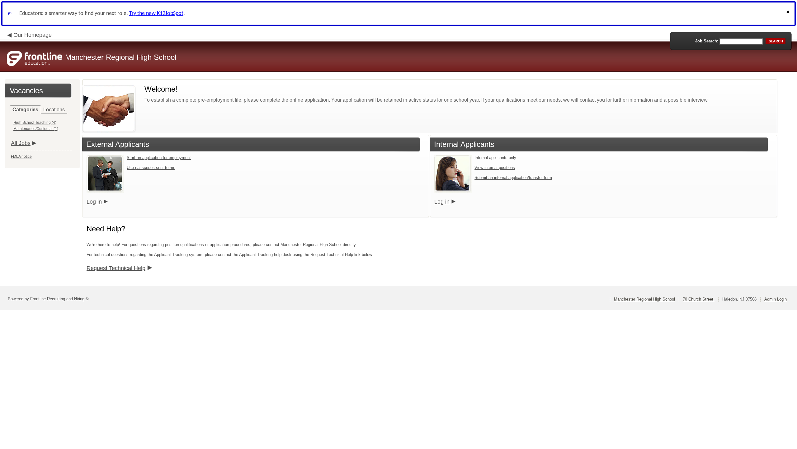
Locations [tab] (54, 109)
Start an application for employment (159, 157)
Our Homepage (32, 35)
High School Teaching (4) (34, 122)
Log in (94, 202)
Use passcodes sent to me (151, 167)
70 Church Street (698, 299)
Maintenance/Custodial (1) (35, 129)
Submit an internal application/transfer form (513, 177)
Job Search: (706, 41)
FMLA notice (21, 156)
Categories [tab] (25, 109)
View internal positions (494, 167)
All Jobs (21, 143)
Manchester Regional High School (644, 299)
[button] (788, 13)
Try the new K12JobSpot (156, 14)
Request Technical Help (116, 268)
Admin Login (775, 299)
